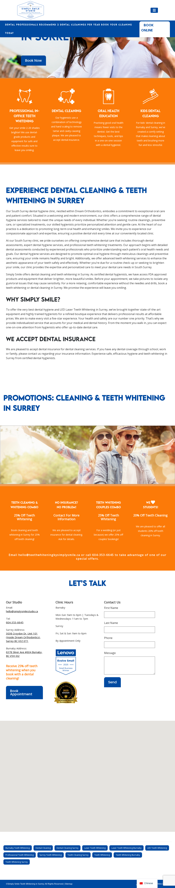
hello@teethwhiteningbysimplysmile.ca (48, 555)
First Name (111, 608)
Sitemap (68, 884)
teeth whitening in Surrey (73, 274)
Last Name (111, 623)
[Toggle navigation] (154, 10)
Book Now (33, 60)
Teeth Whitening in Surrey (90, 309)
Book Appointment (21, 692)
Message (110, 653)
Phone (108, 638)
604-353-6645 (103, 555)
